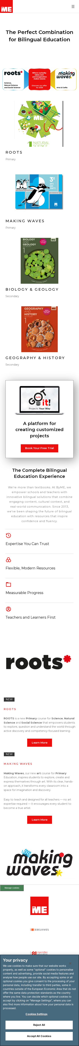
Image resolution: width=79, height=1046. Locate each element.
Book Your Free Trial (39, 448)
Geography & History (35, 358)
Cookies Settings (36, 1014)
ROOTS (14, 152)
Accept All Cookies (39, 1036)
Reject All (39, 1024)
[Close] (70, 963)
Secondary (12, 296)
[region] (39, 1000)
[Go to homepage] (6, 6)
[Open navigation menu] (73, 6)
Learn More (39, 742)
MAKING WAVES (25, 221)
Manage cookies (12, 888)
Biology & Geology (32, 289)
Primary (11, 159)
